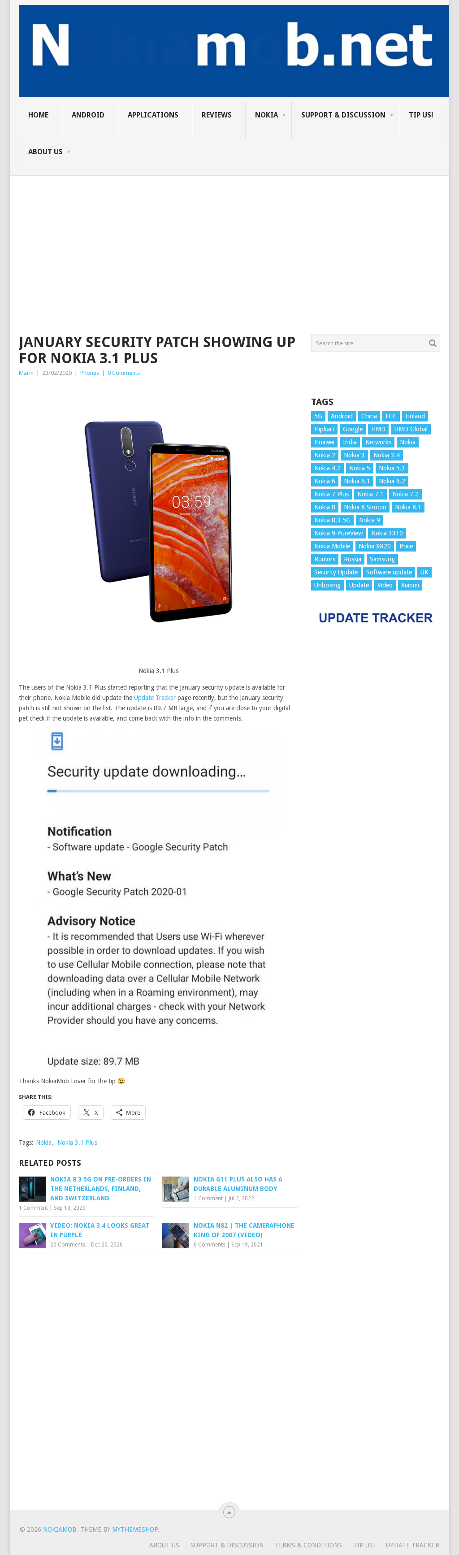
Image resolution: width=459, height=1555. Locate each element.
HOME (38, 115)
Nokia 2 (324, 455)
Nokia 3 (354, 455)
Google (353, 429)
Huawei (324, 442)
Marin (26, 372)
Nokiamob (59, 1529)
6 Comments (209, 1245)
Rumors (324, 559)
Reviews (217, 115)
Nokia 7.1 (370, 494)
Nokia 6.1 (357, 481)
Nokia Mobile (332, 546)
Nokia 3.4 (386, 455)
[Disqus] (158, 1380)
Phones (89, 372)
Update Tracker (155, 697)
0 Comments (124, 372)
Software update (389, 572)
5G (318, 416)
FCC (391, 416)
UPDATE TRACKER (412, 1545)
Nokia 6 (324, 481)
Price (406, 546)
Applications (153, 115)
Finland (415, 416)
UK (424, 572)
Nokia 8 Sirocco (365, 507)
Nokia (266, 115)
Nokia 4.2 (327, 468)
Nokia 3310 (387, 533)
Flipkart (324, 429)
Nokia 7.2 (405, 494)
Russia (352, 559)
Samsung (382, 559)
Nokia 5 (359, 468)
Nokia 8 (324, 507)
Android (88, 115)
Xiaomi (410, 585)
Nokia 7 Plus (331, 494)
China (369, 416)
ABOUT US (45, 152)
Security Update (336, 572)
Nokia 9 (369, 520)
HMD (378, 429)
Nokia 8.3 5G (332, 520)
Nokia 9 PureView (338, 533)
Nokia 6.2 (392, 481)
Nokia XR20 (375, 546)
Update (359, 585)
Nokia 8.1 (408, 507)
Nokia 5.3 (392, 468)
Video (385, 585)
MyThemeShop (135, 1529)
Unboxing (327, 585)
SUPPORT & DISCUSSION (343, 115)
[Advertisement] (229, 238)
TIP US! (421, 115)
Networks (378, 442)
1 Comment (33, 1208)
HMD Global (411, 429)
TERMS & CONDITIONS (308, 1545)
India (350, 442)
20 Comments (67, 1245)
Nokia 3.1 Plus (77, 1142)
